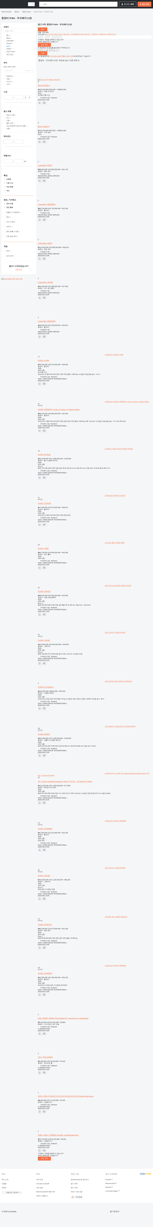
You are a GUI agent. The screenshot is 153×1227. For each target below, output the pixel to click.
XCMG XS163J (44, 591)
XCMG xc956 (43, 360)
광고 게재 (44, 45)
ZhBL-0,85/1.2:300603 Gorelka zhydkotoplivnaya (58, 1135)
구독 (42, 53)
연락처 (4, 1188)
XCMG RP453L (44, 455)
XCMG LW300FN (45, 973)
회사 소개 (5, 1179)
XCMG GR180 (44, 876)
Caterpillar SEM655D (46, 204)
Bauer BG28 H (44, 85)
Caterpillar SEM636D (46, 321)
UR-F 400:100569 (45, 1057)
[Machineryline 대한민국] (13, 4)
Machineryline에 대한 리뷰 (45, 1192)
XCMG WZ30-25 (45, 925)
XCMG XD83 (43, 548)
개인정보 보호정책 (56, 56)
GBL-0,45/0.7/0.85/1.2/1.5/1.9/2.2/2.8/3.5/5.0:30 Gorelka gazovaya (65, 1096)
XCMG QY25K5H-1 (46, 687)
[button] (40, 103)
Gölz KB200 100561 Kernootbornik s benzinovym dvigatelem (63, 1018)
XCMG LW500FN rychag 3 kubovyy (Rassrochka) (59, 410)
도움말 (4, 1183)
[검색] (41, 4)
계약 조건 (39, 1179)
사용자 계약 (69, 56)
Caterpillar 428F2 (45, 243)
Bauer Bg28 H (44, 126)
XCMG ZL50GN (44, 503)
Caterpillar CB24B (45, 282)
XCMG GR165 (44, 640)
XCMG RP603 (44, 734)
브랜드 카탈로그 (42, 1196)
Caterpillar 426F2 (45, 165)
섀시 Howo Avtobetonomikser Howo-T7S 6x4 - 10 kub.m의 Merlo (65, 781)
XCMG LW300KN (45, 829)
